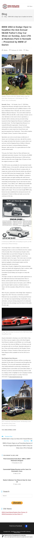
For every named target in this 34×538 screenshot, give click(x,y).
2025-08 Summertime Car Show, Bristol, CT (12, 514)
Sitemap (28, 531)
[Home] (2, 16)
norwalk (10, 429)
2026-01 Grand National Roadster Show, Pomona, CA (14, 512)
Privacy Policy (17, 532)
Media (5, 50)
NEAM (6, 429)
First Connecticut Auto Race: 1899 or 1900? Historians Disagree (17, 459)
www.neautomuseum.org (15, 376)
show (14, 429)
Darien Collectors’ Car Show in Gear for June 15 (17, 481)
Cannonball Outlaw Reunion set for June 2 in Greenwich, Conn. (17, 470)
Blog (27, 50)
